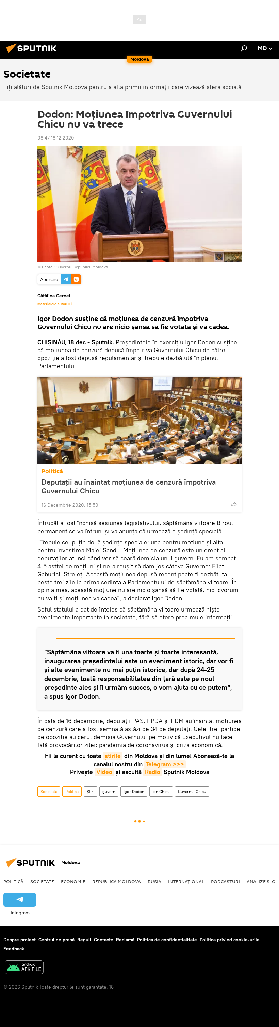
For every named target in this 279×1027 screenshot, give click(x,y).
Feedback (13, 949)
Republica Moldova (116, 881)
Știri (90, 791)
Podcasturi (225, 881)
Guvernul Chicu (192, 791)
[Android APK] (24, 968)
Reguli (84, 939)
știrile (113, 756)
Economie (73, 881)
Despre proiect (19, 939)
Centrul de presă (56, 939)
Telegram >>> (165, 764)
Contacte (103, 939)
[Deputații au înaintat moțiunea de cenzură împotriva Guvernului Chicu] (139, 420)
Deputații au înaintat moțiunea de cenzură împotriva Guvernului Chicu (129, 486)
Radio (152, 772)
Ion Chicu (161, 791)
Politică (52, 471)
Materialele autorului (54, 303)
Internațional (186, 881)
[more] (234, 504)
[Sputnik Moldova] (33, 54)
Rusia (154, 881)
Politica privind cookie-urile (230, 939)
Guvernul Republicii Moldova (82, 267)
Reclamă (125, 939)
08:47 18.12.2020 (55, 138)
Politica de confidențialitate (167, 939)
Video (104, 772)
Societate (48, 791)
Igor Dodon (134, 791)
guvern (108, 791)
